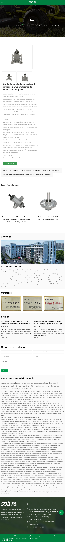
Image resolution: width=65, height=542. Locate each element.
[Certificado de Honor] (11, 303)
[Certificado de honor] (54, 303)
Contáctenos (10, 163)
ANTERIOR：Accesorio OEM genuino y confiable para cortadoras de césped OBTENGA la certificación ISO (31, 170)
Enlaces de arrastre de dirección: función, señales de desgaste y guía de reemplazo (15, 322)
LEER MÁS (4, 338)
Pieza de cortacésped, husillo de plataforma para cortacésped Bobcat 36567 (48, 218)
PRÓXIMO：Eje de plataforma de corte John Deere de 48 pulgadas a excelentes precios (27, 175)
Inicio (26, 24)
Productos (33, 24)
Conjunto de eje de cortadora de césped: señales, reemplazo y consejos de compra (48, 322)
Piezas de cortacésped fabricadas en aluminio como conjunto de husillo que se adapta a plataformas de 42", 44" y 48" (16, 219)
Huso (40, 24)
